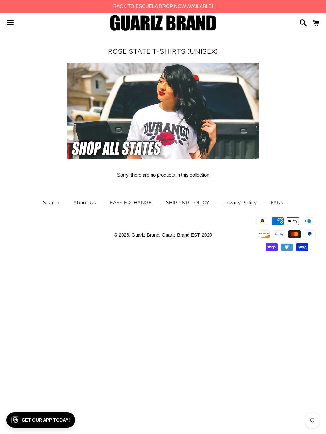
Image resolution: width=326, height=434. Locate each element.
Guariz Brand (145, 235)
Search (51, 203)
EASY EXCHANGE (131, 203)
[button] (40, 420)
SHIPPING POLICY (187, 203)
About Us (85, 203)
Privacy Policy (240, 203)
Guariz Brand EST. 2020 (187, 235)
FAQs (277, 203)
